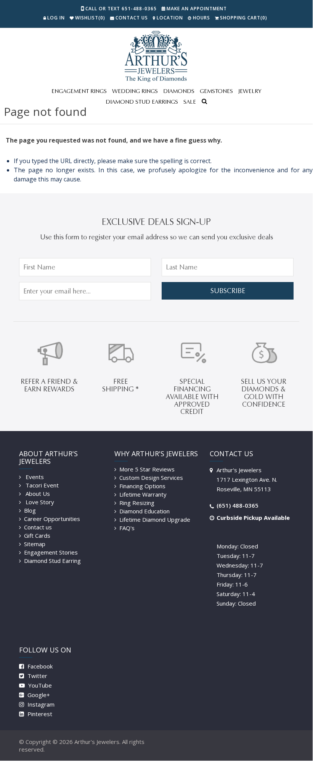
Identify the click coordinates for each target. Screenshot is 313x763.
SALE (189, 101)
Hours (201, 17)
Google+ (38, 695)
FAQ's (127, 528)
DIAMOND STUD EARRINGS (142, 101)
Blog (30, 510)
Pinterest (39, 714)
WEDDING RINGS (135, 91)
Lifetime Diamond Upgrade (154, 519)
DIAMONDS (178, 91)
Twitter (36, 676)
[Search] (204, 102)
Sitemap (34, 544)
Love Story (39, 502)
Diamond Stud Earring (52, 560)
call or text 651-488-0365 (121, 8)
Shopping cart (243, 17)
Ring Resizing (136, 503)
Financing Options (142, 486)
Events (34, 477)
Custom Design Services (151, 477)
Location (170, 17)
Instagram (40, 704)
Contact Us (132, 17)
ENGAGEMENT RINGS (79, 91)
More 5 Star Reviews (147, 469)
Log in (56, 17)
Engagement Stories (51, 552)
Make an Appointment (197, 8)
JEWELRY (249, 91)
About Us (37, 493)
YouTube (39, 685)
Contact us (38, 527)
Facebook (39, 666)
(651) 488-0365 (237, 505)
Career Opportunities (52, 519)
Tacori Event (41, 485)
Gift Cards (37, 535)
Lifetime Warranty (143, 494)
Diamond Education (144, 511)
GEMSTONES (216, 91)
